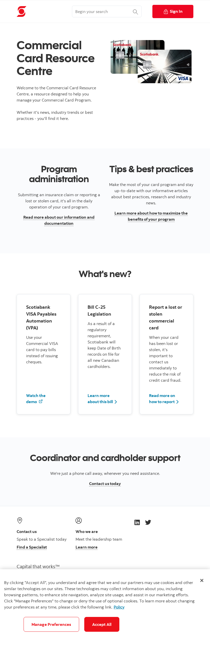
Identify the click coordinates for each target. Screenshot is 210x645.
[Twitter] (148, 522)
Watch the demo (36, 398)
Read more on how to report (162, 398)
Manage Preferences (51, 624)
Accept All (102, 624)
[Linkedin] (137, 522)
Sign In (176, 11)
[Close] (201, 580)
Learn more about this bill (100, 398)
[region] (105, 607)
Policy (119, 607)
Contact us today (105, 483)
